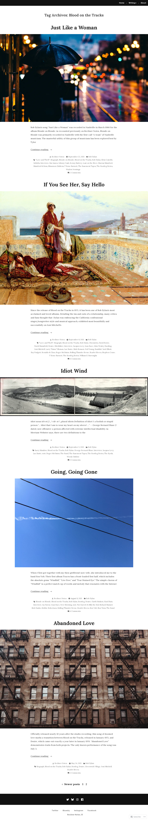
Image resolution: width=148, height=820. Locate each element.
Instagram (78, 810)
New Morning (66, 605)
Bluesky (66, 810)
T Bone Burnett (71, 166)
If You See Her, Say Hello (74, 184)
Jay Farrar (46, 605)
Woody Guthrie (73, 457)
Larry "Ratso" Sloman (54, 349)
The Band (64, 453)
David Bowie (104, 343)
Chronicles (93, 343)
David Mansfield (41, 346)
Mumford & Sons (40, 166)
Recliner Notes (58, 157)
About (143, 3)
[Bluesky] (72, 799)
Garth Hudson (97, 601)
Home (121, 3)
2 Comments (75, 172)
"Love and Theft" (43, 160)
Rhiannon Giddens (56, 166)
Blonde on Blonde (66, 160)
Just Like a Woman (74, 27)
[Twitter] (68, 799)
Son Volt (93, 608)
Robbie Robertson (49, 608)
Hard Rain (108, 601)
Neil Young (89, 349)
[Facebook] (82, 799)
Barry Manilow (41, 450)
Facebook (92, 810)
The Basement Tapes (87, 166)
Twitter (55, 810)
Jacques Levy (78, 346)
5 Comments (75, 460)
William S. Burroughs (88, 355)
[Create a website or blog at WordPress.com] (82, 815)
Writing (132, 3)
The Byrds (108, 453)
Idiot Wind (74, 370)
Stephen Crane (108, 352)
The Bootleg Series (105, 166)
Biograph (54, 160)
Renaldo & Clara (48, 352)
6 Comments (75, 359)
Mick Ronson (78, 349)
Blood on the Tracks (83, 160)
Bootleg (81, 601)
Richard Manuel (106, 605)
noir (44, 453)
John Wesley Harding (102, 346)
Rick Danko (36, 608)
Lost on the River (90, 163)
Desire (51, 346)
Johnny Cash (64, 163)
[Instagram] (77, 799)
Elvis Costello (107, 160)
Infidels (37, 163)
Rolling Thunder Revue (79, 352)
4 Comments (75, 611)
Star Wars (102, 608)
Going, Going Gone (74, 471)
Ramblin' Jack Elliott (103, 349)
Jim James (53, 163)
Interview (44, 163)
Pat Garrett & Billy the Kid (88, 605)
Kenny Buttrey (76, 163)
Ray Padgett (36, 352)
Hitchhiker (59, 346)
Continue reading (40, 149)
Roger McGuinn (62, 352)
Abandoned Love (74, 623)
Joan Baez (89, 346)
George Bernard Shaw (83, 450)
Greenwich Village (92, 766)
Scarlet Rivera (95, 352)
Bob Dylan (92, 157)
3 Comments (75, 773)
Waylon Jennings (73, 169)
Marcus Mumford (105, 163)
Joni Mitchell (39, 349)
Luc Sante (68, 349)
